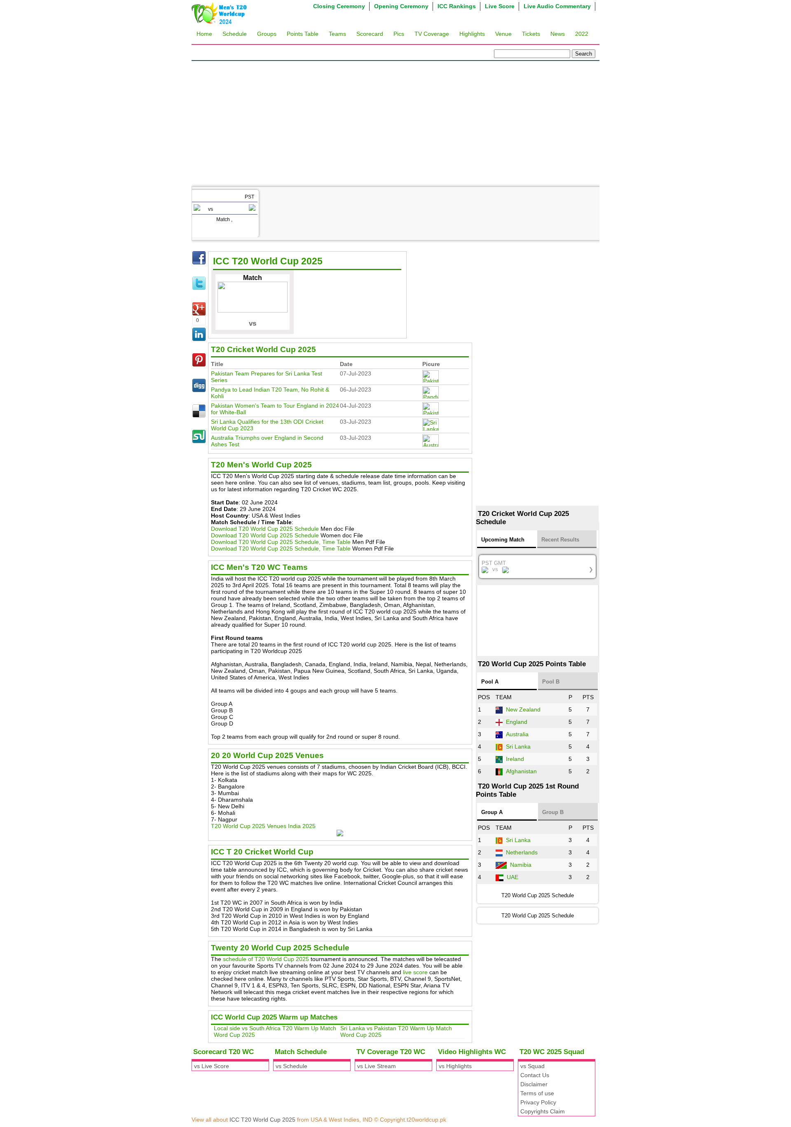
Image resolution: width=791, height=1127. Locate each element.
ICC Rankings (457, 6)
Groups (266, 33)
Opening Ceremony (401, 6)
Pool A (489, 682)
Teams (337, 33)
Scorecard (369, 33)
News (557, 33)
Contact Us (534, 1075)
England (516, 722)
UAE (512, 877)
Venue (503, 33)
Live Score (500, 6)
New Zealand (523, 709)
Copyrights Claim (542, 1111)
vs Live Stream (376, 1066)
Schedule (234, 33)
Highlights (472, 33)
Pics (398, 33)
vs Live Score (211, 1066)
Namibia (520, 864)
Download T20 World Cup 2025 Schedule (265, 528)
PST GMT (538, 566)
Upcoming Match (502, 540)
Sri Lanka (518, 746)
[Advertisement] (395, 122)
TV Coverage (431, 33)
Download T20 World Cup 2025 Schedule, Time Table (281, 542)
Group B (553, 812)
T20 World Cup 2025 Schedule (537, 915)
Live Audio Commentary (557, 6)
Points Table (302, 33)
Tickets (531, 33)
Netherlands (522, 852)
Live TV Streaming (247, 311)
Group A (492, 812)
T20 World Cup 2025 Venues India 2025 (263, 826)
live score (415, 972)
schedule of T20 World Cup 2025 (266, 959)
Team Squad (239, 278)
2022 (581, 33)
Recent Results (560, 540)
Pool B (550, 682)
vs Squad (532, 1066)
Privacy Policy (538, 1102)
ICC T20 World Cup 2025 (262, 1119)
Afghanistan (521, 771)
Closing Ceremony (339, 6)
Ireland (515, 759)
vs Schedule (291, 1066)
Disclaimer (534, 1084)
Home (204, 33)
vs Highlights (455, 1066)
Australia (517, 734)
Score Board (239, 295)
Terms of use (537, 1093)
